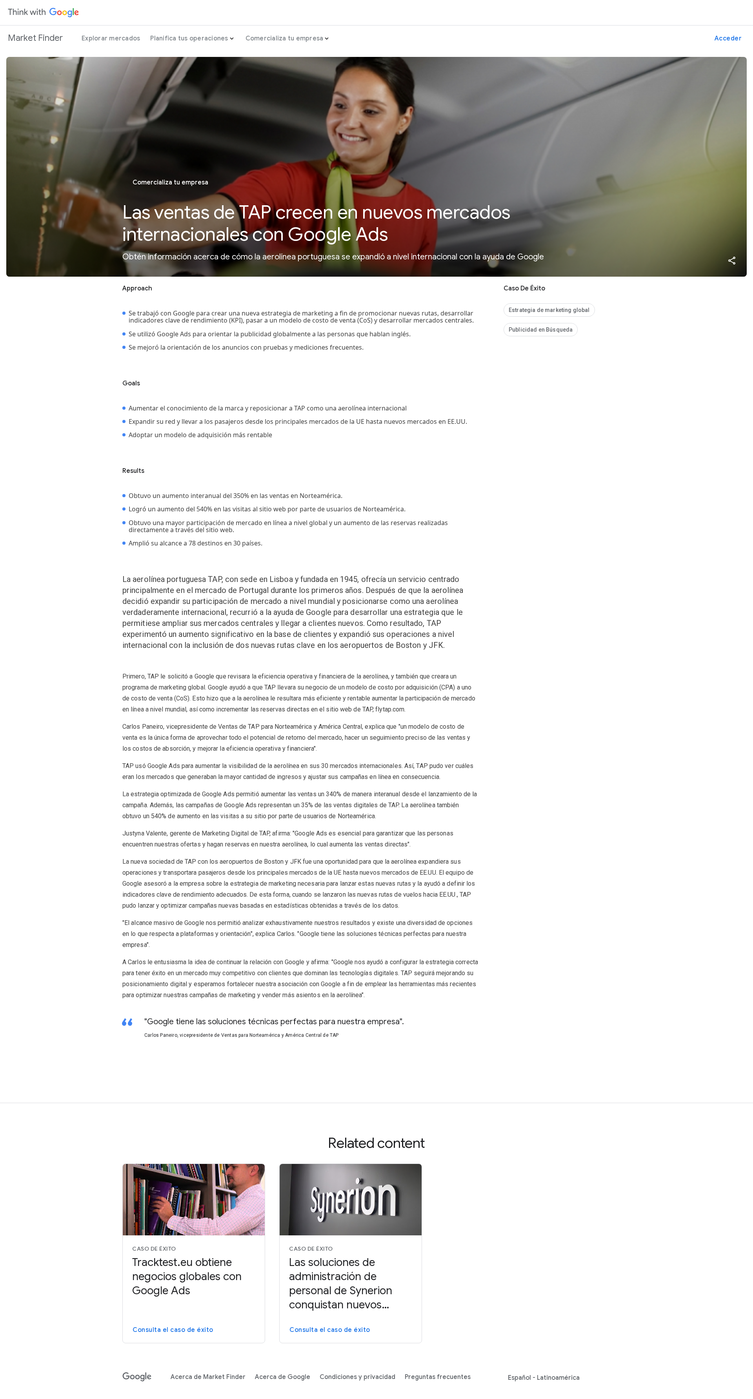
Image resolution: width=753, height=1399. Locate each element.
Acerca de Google (282, 1377)
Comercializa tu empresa (285, 38)
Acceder (728, 38)
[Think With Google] (43, 12)
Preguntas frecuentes (438, 1377)
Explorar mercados (111, 38)
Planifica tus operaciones (189, 38)
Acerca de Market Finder (208, 1377)
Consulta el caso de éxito (173, 1330)
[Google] (137, 1377)
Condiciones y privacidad (357, 1377)
